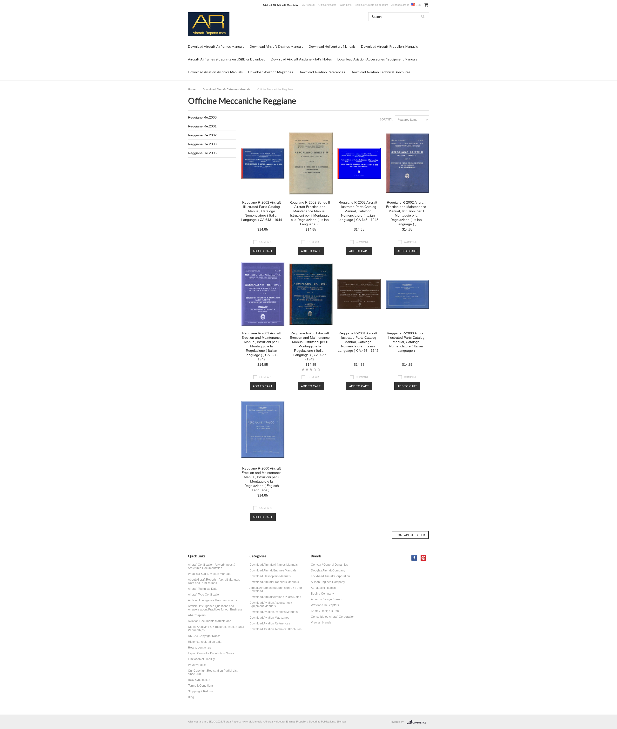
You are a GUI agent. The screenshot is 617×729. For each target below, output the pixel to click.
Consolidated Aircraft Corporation (333, 616)
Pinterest (424, 558)
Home (191, 89)
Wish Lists (346, 4)
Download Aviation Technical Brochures (380, 72)
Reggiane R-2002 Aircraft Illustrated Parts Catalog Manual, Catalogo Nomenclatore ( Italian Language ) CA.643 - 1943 (358, 211)
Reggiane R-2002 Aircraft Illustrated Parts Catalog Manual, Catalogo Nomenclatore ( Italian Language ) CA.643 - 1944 (261, 211)
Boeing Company (322, 593)
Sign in (358, 4)
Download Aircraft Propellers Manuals (389, 46)
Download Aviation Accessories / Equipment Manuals (377, 59)
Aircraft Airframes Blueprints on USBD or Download (226, 59)
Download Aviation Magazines (270, 72)
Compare (265, 241)
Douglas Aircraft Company (328, 570)
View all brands (321, 622)
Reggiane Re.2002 (202, 135)
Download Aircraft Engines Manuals (276, 46)
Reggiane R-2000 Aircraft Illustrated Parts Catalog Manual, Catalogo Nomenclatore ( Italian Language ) (406, 341)
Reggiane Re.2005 (202, 153)
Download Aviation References (322, 72)
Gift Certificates (327, 4)
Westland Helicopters (325, 605)
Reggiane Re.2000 (202, 117)
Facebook (414, 558)
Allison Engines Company (328, 582)
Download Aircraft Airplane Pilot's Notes (301, 59)
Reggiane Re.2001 (202, 126)
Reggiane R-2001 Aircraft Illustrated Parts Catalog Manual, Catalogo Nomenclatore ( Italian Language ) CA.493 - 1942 (358, 341)
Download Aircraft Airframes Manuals (216, 46)
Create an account (377, 4)
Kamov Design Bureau (326, 611)
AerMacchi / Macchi (323, 588)
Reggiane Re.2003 (202, 144)
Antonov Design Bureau (326, 599)
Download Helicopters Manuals (332, 46)
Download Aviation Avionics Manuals (215, 72)
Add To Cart (263, 250)
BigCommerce (417, 722)
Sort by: (386, 119)
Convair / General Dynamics (329, 564)
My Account (308, 4)
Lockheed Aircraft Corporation (330, 576)
